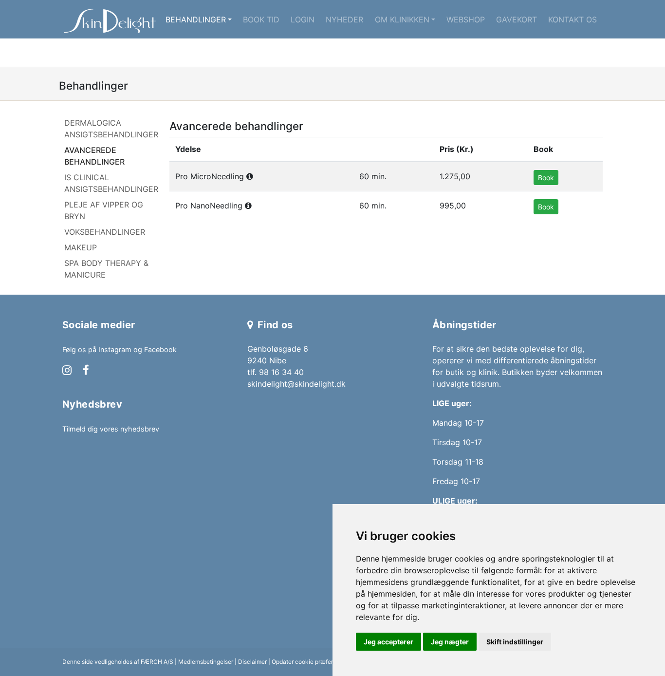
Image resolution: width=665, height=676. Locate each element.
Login (302, 19)
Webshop (465, 19)
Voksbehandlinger (104, 232)
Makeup (80, 247)
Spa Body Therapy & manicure (106, 269)
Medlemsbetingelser (205, 661)
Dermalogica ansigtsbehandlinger (111, 128)
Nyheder (344, 19)
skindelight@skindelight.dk (296, 384)
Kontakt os (572, 19)
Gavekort (516, 19)
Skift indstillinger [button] (514, 642)
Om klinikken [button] (402, 19)
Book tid (261, 19)
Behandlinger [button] (196, 19)
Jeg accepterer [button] (388, 642)
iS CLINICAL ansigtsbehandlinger (111, 183)
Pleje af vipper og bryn (103, 210)
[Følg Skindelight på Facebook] (86, 371)
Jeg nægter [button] (450, 642)
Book (546, 177)
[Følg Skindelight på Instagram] (67, 371)
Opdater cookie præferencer (310, 661)
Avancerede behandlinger (94, 156)
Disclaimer (252, 661)
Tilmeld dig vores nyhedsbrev (110, 429)
